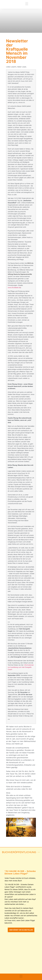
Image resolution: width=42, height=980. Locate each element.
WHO (29, 263)
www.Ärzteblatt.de (14, 287)
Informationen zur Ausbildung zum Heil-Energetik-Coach (21, 667)
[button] (26, 3)
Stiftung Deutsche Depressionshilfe (20, 274)
